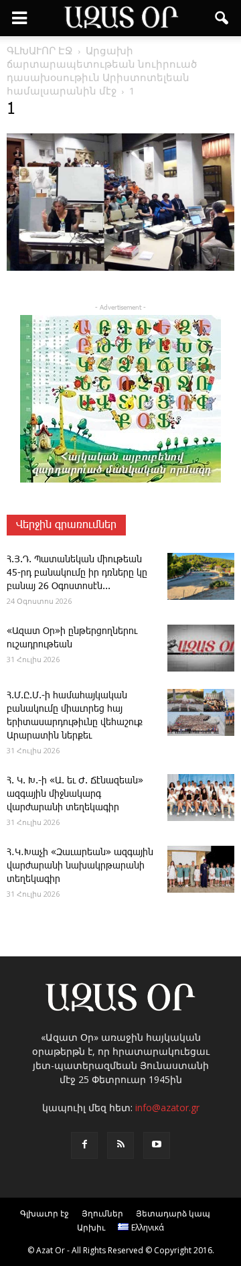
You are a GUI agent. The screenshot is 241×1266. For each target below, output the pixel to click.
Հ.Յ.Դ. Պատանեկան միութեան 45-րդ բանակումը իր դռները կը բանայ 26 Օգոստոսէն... (77, 573)
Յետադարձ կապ (173, 1213)
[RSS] (120, 1145)
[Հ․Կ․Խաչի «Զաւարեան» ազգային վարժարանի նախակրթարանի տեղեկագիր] (200, 869)
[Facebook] (84, 1145)
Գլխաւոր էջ (44, 1213)
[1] (120, 268)
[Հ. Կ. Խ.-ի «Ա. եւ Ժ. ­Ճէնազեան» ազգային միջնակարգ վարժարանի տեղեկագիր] (200, 797)
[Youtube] (156, 1145)
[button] (222, 18)
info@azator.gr (167, 1107)
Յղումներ (102, 1213)
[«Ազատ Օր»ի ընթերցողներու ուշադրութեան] (200, 648)
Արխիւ (91, 1227)
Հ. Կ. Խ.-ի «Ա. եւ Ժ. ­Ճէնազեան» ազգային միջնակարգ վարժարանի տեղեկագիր (75, 794)
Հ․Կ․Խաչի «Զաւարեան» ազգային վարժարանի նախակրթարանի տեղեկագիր (80, 866)
